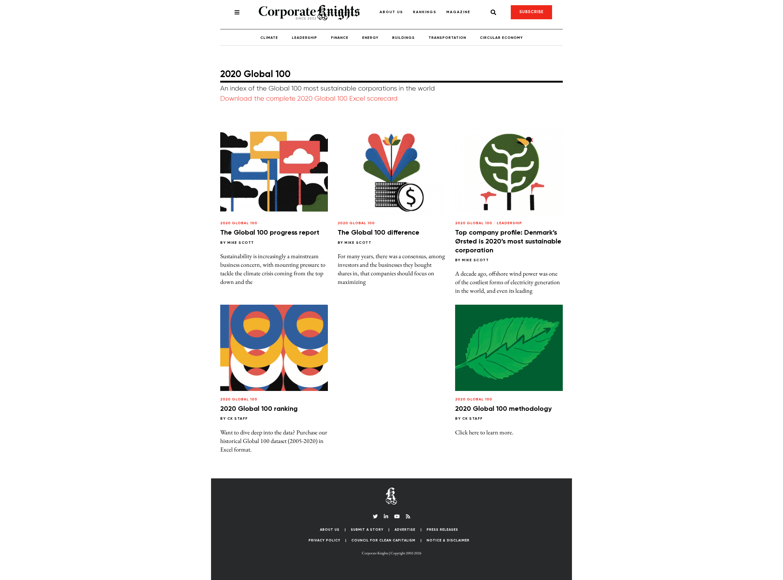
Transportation (447, 38)
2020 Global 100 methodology (503, 409)
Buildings (403, 38)
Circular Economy (501, 38)
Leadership (304, 38)
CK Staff (237, 419)
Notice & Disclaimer (448, 540)
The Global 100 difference (378, 232)
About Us (391, 12)
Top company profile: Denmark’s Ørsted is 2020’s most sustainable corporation (508, 241)
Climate (269, 38)
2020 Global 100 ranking (259, 409)
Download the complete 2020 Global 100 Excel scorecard (309, 98)
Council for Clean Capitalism (383, 540)
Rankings (424, 12)
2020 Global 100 (238, 223)
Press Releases (442, 529)
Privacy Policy (324, 540)
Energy (370, 38)
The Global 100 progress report (269, 232)
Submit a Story (367, 529)
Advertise (405, 529)
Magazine (458, 12)
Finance (339, 38)
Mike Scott (240, 243)
